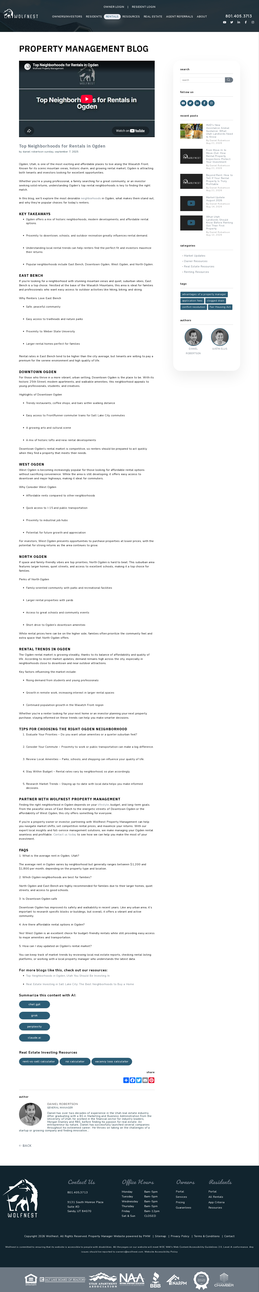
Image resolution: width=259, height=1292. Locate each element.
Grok (34, 1015)
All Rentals (215, 1197)
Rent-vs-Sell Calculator (39, 1061)
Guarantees (183, 1207)
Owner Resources (196, 261)
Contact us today (64, 835)
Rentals (112, 16)
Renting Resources (196, 272)
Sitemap (160, 1236)
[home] (20, 13)
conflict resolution (193, 307)
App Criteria (216, 1202)
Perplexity (34, 1027)
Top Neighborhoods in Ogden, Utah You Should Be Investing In (68, 976)
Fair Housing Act (220, 307)
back (26, 1146)
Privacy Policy (180, 1236)
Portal (180, 1191)
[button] (225, 22)
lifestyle (103, 805)
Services (181, 1197)
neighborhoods (91, 198)
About (202, 16)
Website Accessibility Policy (161, 1251)
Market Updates (194, 255)
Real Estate (153, 16)
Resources (131, 16)
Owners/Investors (67, 16)
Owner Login (114, 7)
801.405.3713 (239, 16)
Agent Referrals (179, 16)
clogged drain (215, 300)
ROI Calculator (75, 1061)
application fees (192, 300)
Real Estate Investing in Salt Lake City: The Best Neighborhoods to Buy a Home (80, 984)
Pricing (180, 1202)
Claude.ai (34, 1038)
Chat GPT (34, 1004)
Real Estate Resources (199, 266)
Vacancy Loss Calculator (111, 1061)
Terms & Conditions (207, 1236)
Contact (229, 1236)
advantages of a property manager (204, 294)
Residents (94, 16)
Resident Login (143, 7)
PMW (147, 1236)
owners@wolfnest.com (129, 1251)
